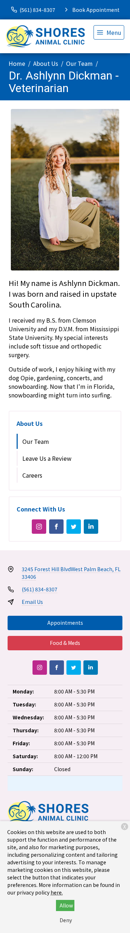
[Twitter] (73, 526)
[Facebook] (56, 526)
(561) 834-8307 (39, 589)
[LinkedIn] (91, 526)
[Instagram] (39, 526)
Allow (66, 905)
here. (57, 892)
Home (17, 63)
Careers (32, 475)
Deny (66, 920)
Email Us (32, 601)
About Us (45, 63)
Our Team (79, 63)
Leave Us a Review (47, 458)
